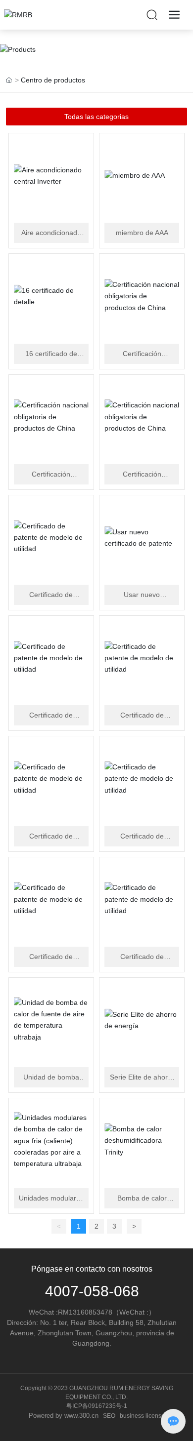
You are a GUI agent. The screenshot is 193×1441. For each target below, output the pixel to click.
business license (142, 1415)
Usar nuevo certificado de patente (142, 595)
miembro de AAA (142, 233)
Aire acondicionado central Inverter (51, 233)
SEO (109, 1415)
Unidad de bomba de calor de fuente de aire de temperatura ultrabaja (51, 1077)
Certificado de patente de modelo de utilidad (51, 595)
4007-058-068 (92, 1291)
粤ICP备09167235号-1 (96, 1405)
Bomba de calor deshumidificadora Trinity (142, 1198)
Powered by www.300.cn (63, 1415)
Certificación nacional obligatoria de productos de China (141, 354)
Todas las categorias (96, 116)
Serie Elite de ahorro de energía (142, 1077)
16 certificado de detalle (51, 354)
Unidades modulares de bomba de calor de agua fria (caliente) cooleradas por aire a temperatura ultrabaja (51, 1198)
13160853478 (90, 1312)
